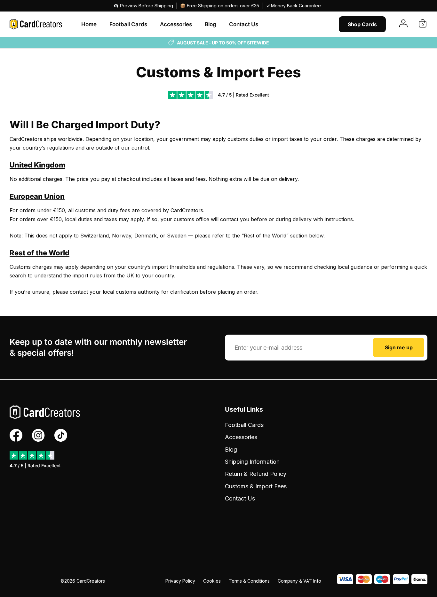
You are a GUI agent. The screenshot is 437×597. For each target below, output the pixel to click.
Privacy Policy (180, 581)
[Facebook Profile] (16, 435)
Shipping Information (252, 461)
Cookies (212, 581)
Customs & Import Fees (256, 486)
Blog (210, 24)
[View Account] (403, 24)
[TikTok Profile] (60, 435)
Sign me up (399, 347)
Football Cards (128, 24)
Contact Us (243, 24)
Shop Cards (362, 24)
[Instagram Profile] (38, 435)
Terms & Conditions (249, 581)
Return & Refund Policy (255, 473)
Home (89, 24)
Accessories (176, 24)
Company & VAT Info (299, 581)
